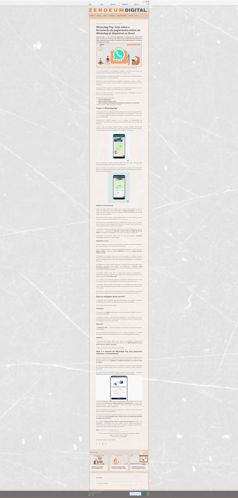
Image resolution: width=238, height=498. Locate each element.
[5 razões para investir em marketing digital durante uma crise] (139, 460)
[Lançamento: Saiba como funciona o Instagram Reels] (119, 460)
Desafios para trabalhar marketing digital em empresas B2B (97, 467)
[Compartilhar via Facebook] (96, 444)
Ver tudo (146, 452)
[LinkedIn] (89, 495)
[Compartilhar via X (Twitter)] (99, 444)
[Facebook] (146, 2)
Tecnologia (131, 15)
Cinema (105, 15)
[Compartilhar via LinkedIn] (102, 444)
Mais (136, 15)
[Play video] (119, 388)
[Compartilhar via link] (105, 444)
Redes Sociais (112, 15)
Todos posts (92, 15)
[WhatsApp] (144, 2)
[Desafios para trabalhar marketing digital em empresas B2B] (99, 460)
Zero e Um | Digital (111, 439)
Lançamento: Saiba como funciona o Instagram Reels (119, 467)
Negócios (99, 15)
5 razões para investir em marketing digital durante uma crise (138, 467)
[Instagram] (148, 2)
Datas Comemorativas (121, 15)
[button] (146, 15)
